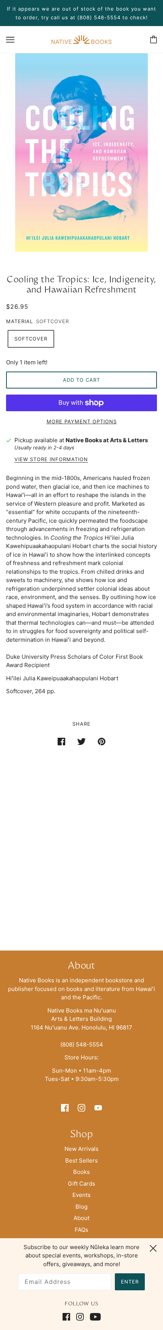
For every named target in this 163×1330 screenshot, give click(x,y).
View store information (51, 459)
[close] (153, 1247)
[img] (64, 1107)
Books (81, 1171)
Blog (81, 1206)
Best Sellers (81, 1160)
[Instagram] (80, 1317)
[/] (81, 38)
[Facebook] (68, 1317)
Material (19, 321)
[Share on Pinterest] (101, 741)
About (81, 1218)
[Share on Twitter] (81, 741)
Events (81, 1194)
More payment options (82, 421)
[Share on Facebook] (61, 741)
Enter (130, 1282)
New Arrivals (81, 1148)
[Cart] (153, 39)
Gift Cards (81, 1183)
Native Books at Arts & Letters (107, 440)
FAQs (81, 1229)
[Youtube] (94, 1317)
